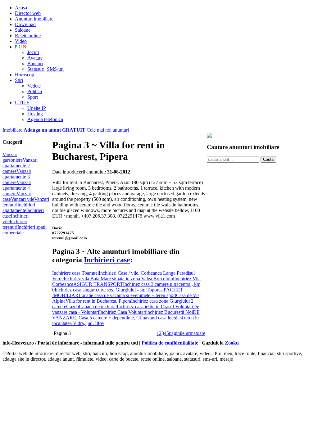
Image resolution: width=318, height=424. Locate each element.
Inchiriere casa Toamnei (75, 273)
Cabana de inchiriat (98, 306)
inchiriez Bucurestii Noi (169, 312)
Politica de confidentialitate (170, 342)
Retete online (28, 35)
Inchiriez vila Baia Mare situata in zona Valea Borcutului (119, 278)
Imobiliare (12, 130)
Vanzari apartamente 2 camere (20, 165)
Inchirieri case (107, 260)
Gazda (72, 306)
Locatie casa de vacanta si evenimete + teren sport (127, 295)
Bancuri (35, 63)
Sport (32, 97)
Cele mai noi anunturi (108, 130)
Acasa (21, 7)
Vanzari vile (22, 199)
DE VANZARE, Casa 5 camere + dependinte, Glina (126, 314)
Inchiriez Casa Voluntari (122, 312)
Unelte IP (36, 108)
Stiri (19, 80)
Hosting (35, 113)
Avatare (35, 58)
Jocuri (33, 52)
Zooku (232, 342)
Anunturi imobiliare (34, 18)
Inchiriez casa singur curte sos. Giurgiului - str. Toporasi (109, 289)
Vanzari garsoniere (12, 157)
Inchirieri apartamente (18, 207)
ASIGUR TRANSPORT (98, 284)
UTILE (22, 102)
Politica (34, 91)
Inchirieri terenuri (14, 224)
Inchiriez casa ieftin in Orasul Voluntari (155, 306)
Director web (28, 13)
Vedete (34, 85)
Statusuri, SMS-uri (45, 69)
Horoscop (24, 74)
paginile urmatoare (187, 333)
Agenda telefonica (45, 119)
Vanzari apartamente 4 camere (16, 188)
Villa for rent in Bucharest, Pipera (98, 301)
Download (25, 24)
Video (21, 41)
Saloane (22, 30)
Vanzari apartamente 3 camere (16, 177)
